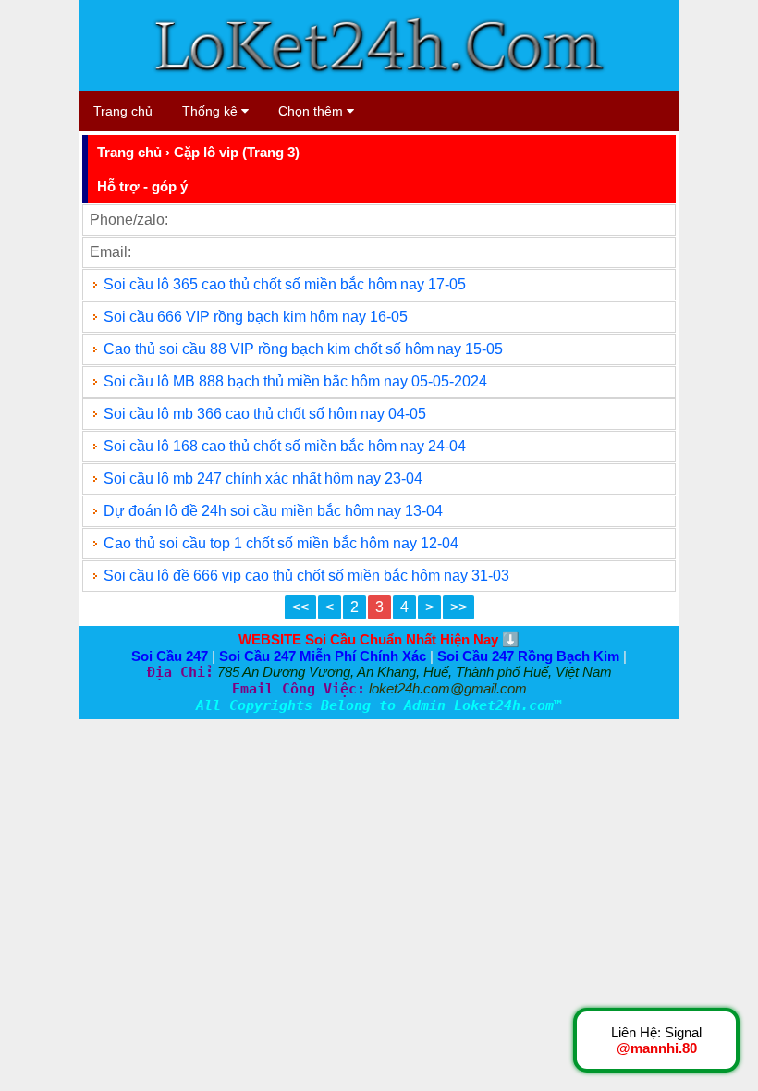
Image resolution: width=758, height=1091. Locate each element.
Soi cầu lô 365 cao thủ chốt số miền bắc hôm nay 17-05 (285, 284)
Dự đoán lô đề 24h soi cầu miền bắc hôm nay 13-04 (273, 511)
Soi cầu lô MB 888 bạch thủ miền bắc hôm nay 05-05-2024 (295, 381)
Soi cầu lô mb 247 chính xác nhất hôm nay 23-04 (263, 478)
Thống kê (211, 111)
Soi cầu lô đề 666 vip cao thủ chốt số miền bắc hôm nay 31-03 (306, 575)
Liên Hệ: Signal (656, 1040)
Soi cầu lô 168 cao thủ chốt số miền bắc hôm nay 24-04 (285, 446)
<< (300, 607)
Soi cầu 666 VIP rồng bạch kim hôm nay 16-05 (256, 317)
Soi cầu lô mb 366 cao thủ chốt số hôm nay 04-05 (265, 414)
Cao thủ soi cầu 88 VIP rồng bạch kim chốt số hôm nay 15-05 (303, 349)
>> (458, 607)
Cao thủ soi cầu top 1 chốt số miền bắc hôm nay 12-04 (281, 543)
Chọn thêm (312, 111)
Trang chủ (123, 111)
